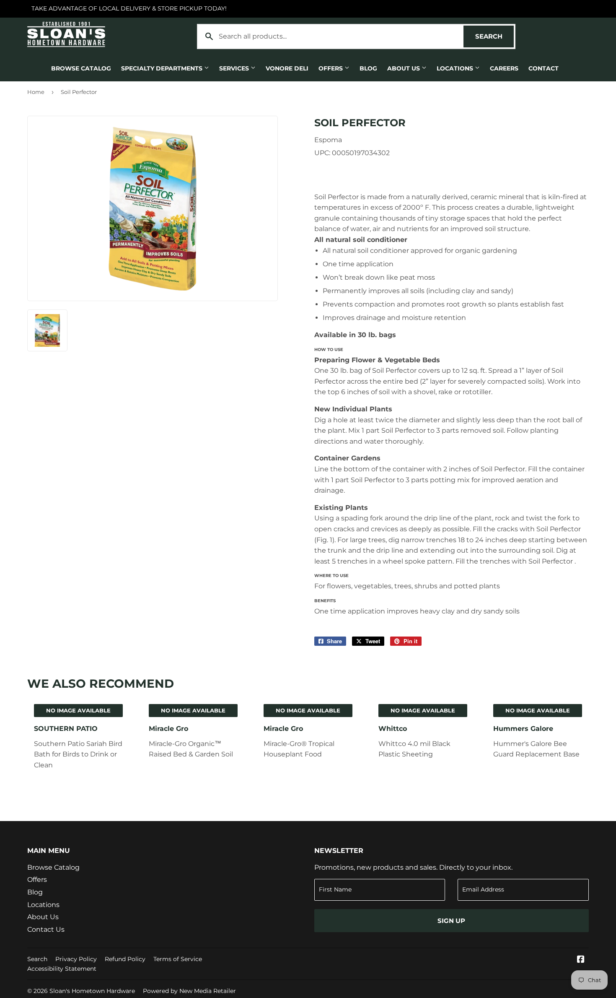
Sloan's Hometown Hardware (92, 991)
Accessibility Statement (61, 968)
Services (235, 68)
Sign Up (451, 921)
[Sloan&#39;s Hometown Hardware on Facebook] (581, 960)
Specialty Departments (162, 68)
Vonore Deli (287, 68)
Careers (504, 68)
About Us (404, 68)
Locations (456, 68)
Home (35, 91)
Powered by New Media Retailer (189, 991)
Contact (543, 68)
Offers (331, 68)
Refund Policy (125, 959)
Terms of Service (177, 959)
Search (494, 36)
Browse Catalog (81, 68)
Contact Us (46, 929)
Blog (368, 68)
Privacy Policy (76, 959)
